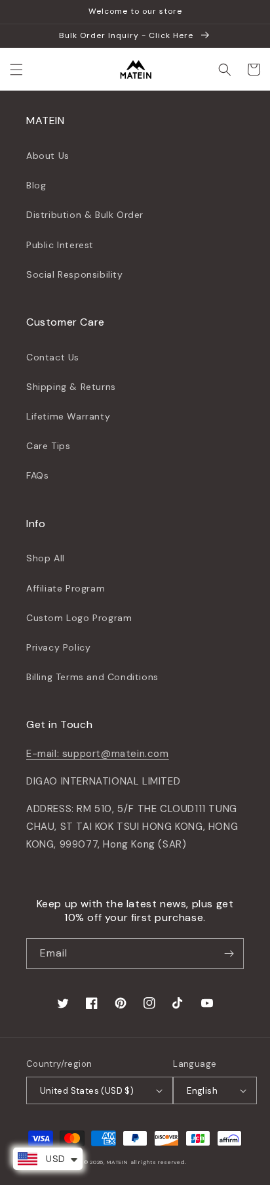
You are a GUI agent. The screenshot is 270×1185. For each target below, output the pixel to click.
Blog (36, 185)
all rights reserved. (158, 1162)
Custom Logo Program (79, 618)
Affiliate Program (65, 588)
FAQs (37, 475)
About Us (47, 156)
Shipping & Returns (71, 387)
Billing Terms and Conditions (92, 677)
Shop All (45, 558)
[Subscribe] (228, 953)
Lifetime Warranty (68, 416)
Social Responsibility (74, 274)
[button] (16, 69)
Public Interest (60, 245)
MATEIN (117, 1162)
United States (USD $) (87, 1090)
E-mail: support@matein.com (97, 753)
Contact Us (52, 357)
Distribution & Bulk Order (85, 215)
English (202, 1090)
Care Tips (48, 446)
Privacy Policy (58, 647)
